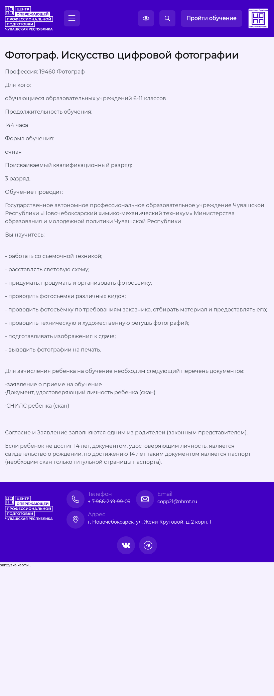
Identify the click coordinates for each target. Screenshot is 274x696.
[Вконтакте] (126, 545)
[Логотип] (29, 18)
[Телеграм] (148, 545)
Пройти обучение (211, 18)
